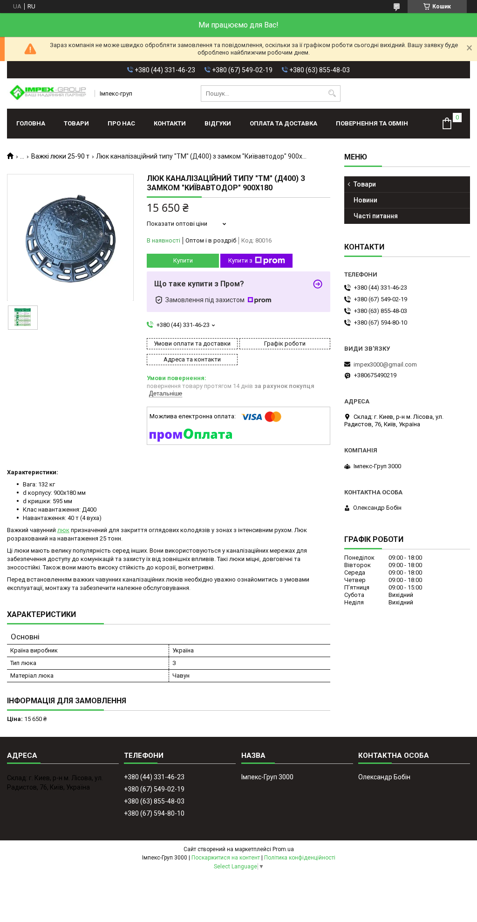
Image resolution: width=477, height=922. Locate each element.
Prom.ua (283, 849)
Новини (365, 200)
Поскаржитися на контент (225, 857)
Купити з (240, 260)
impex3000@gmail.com (385, 364)
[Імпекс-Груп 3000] (48, 93)
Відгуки (217, 123)
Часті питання (376, 216)
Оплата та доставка (283, 123)
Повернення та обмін (372, 123)
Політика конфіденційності (299, 857)
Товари (76, 123)
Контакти (170, 123)
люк (63, 530)
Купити (183, 260)
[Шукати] (332, 93)
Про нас (121, 123)
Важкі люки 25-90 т (60, 156)
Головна (30, 123)
